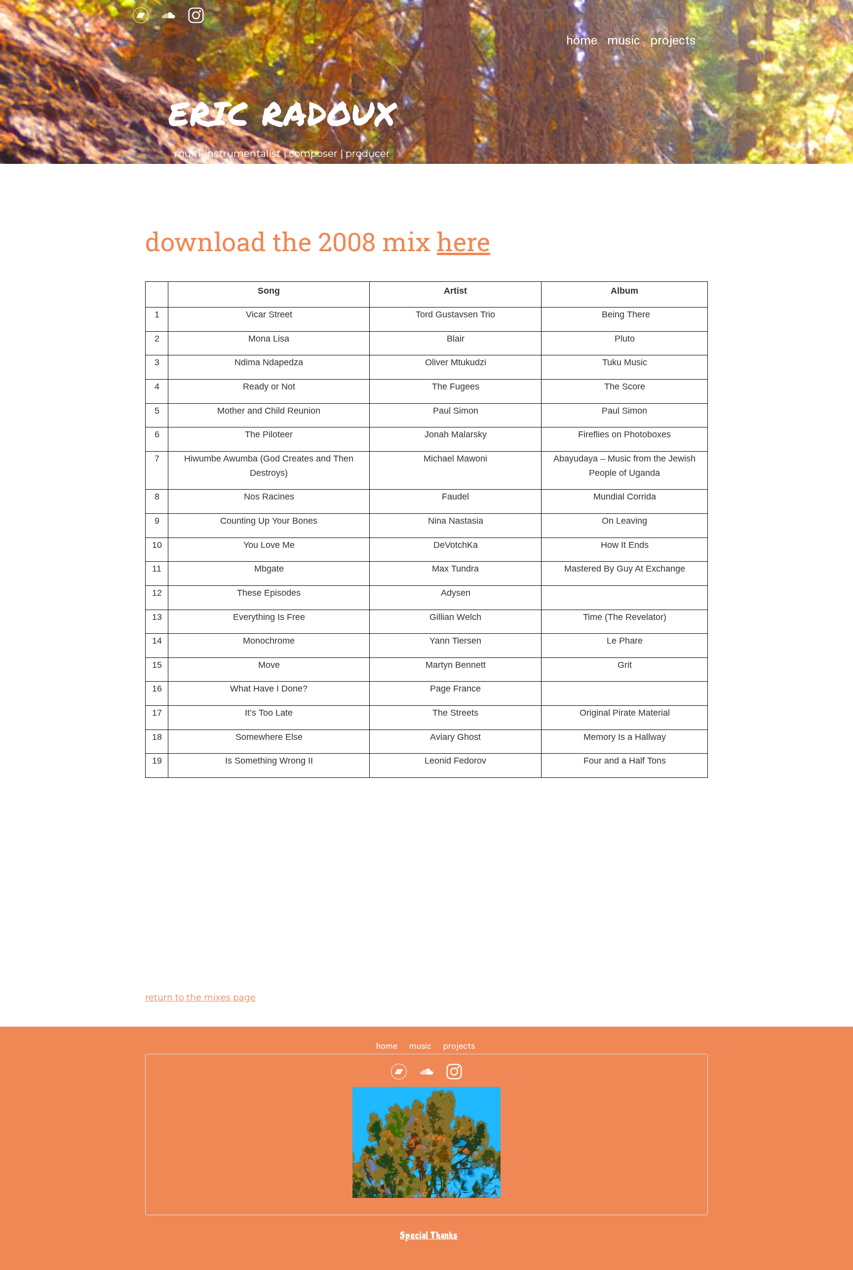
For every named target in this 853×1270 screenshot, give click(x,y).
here (463, 241)
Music (623, 41)
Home (581, 41)
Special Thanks (429, 1235)
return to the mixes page (200, 997)
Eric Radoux (282, 112)
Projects (673, 41)
